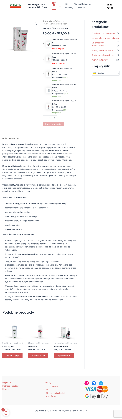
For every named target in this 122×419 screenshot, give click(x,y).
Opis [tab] (4, 138)
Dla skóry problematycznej (104, 33)
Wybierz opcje (12, 355)
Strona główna (49, 21)
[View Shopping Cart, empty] (54, 6)
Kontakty (69, 8)
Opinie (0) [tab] (14, 138)
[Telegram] (108, 8)
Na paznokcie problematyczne (105, 38)
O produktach (52, 386)
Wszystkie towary (100, 60)
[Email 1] (112, 8)
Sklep (67, 4)
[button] (60, 6)
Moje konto (7, 382)
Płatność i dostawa (82, 4)
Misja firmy (51, 396)
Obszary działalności (55, 393)
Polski (79, 8)
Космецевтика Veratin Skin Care (37, 6)
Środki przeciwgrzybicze (103, 55)
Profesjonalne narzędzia (102, 50)
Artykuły (47, 382)
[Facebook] (108, 4)
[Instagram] (111, 4)
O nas (46, 389)
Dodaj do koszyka (53, 124)
